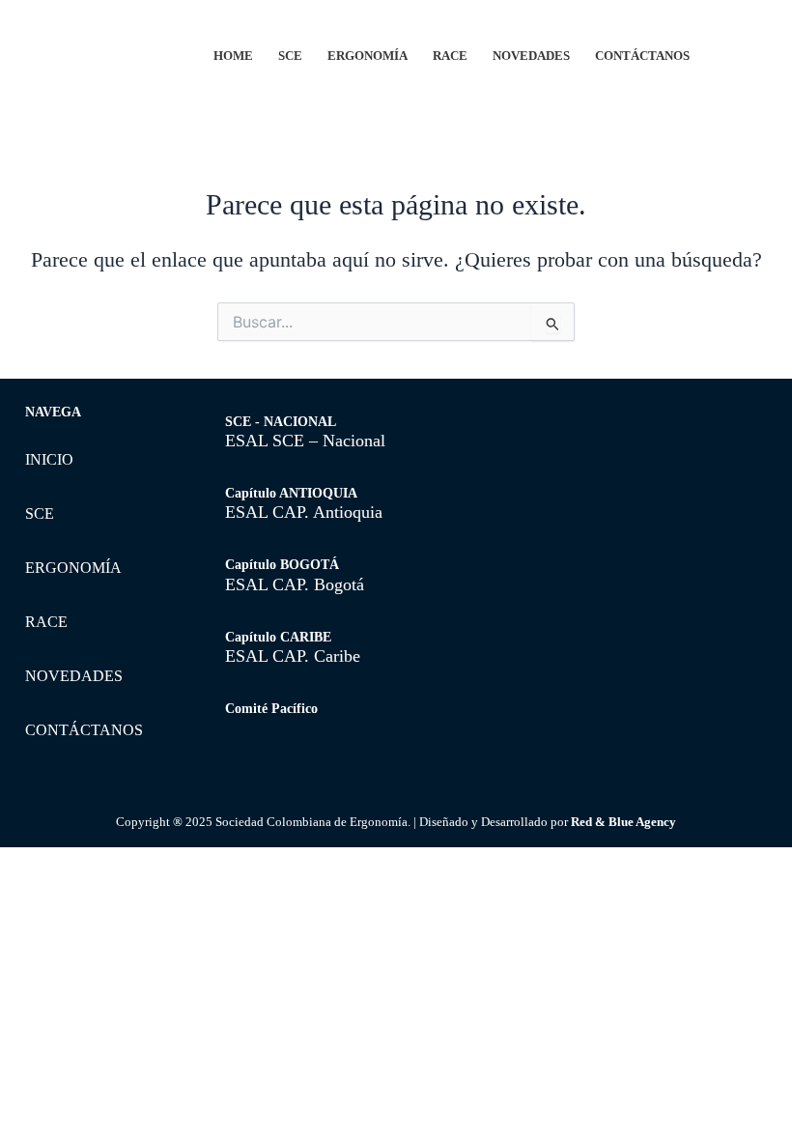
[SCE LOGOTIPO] (99, 50)
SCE (290, 55)
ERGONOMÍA (367, 55)
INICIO (49, 459)
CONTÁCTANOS (642, 55)
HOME (233, 55)
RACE (450, 55)
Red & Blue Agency (623, 821)
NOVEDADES (531, 55)
